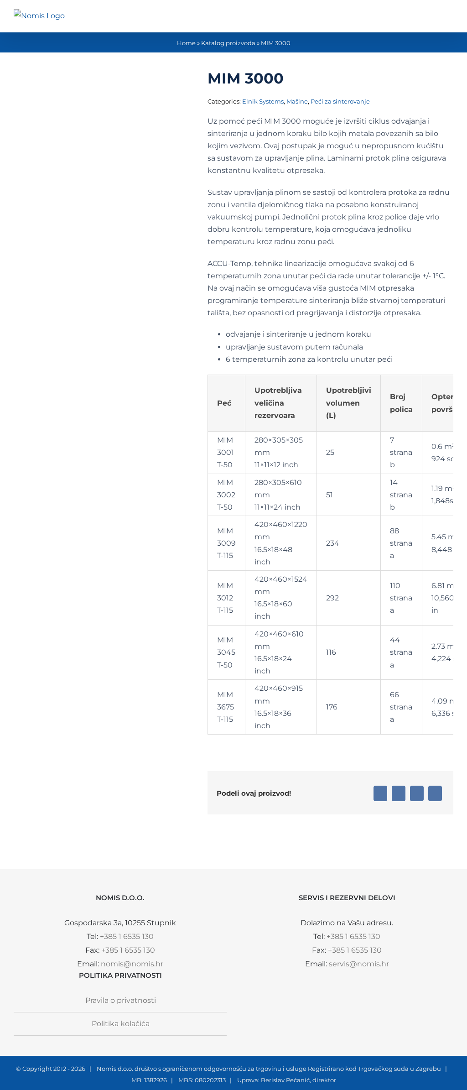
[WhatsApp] (417, 793)
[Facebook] (380, 793)
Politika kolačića (121, 1023)
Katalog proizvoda (228, 43)
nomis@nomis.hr (132, 964)
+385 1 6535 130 (127, 936)
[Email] (435, 793)
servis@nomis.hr (359, 964)
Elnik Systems (263, 101)
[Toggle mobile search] (433, 18)
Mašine (297, 101)
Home (186, 43)
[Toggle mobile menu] (449, 18)
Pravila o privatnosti (120, 1000)
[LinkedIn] (398, 793)
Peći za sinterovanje (340, 101)
